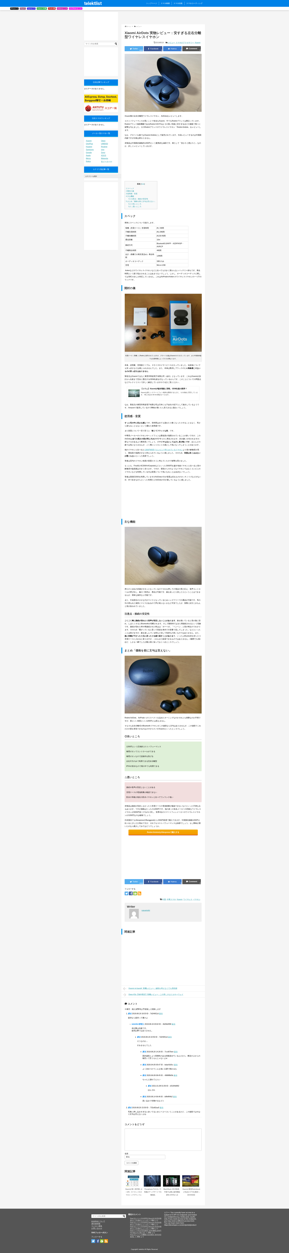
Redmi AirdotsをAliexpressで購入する (163, 832)
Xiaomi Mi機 (41, 8)
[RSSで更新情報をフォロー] (139, 893)
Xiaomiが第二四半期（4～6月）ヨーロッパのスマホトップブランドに (133, 1192)
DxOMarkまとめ (75, 8)
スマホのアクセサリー (185, 43)
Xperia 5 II (31, 9)
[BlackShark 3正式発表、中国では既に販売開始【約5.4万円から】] (172, 1181)
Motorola (104, 158)
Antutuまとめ (62, 8)
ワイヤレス (187, 899)
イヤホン (196, 899)
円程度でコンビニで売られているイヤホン (163, 450)
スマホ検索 (165, 3)
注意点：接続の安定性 (138, 199)
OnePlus (89, 144)
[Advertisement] (162, 17)
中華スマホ (171, 899)
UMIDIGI (104, 144)
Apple (88, 155)
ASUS (103, 155)
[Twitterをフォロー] (126, 893)
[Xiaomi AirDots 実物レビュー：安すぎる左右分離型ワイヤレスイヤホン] (172, 48)
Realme (104, 147)
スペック (130, 188)
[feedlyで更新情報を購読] (135, 893)
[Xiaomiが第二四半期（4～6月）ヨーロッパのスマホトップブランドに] (134, 1181)
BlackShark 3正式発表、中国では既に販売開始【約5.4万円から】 (172, 1192)
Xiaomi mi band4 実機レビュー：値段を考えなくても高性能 (152, 988)
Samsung (90, 150)
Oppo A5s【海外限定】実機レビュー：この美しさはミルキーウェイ (155, 994)
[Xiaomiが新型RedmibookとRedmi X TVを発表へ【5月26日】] (191, 1181)
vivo (102, 150)
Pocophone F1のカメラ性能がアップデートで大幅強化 (153, 1192)
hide (142, 184)
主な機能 (130, 196)
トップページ (151, 3)
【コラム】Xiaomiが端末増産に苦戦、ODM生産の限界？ (164, 389)
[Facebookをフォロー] (131, 893)
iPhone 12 (14, 9)
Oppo (103, 141)
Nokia (88, 161)
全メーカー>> (106, 161)
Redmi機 (52, 8)
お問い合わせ (96, 1228)
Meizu (88, 158)
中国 (164, 899)
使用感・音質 (131, 194)
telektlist (93, 3)
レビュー (171, 43)
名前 (126, 1154)
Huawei (89, 147)
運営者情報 (95, 1224)
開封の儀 (130, 191)
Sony (103, 153)
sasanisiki (146, 910)
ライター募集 (96, 1226)
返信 (161, 1014)
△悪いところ (134, 206)
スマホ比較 (178, 3)
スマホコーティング (194, 3)
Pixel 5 (22, 9)
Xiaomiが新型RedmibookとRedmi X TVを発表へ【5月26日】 (191, 1192)
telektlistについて (98, 1221)
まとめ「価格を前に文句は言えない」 (141, 201)
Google (89, 153)
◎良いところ (134, 204)
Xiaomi (197, 43)
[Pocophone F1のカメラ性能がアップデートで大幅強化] (153, 1181)
